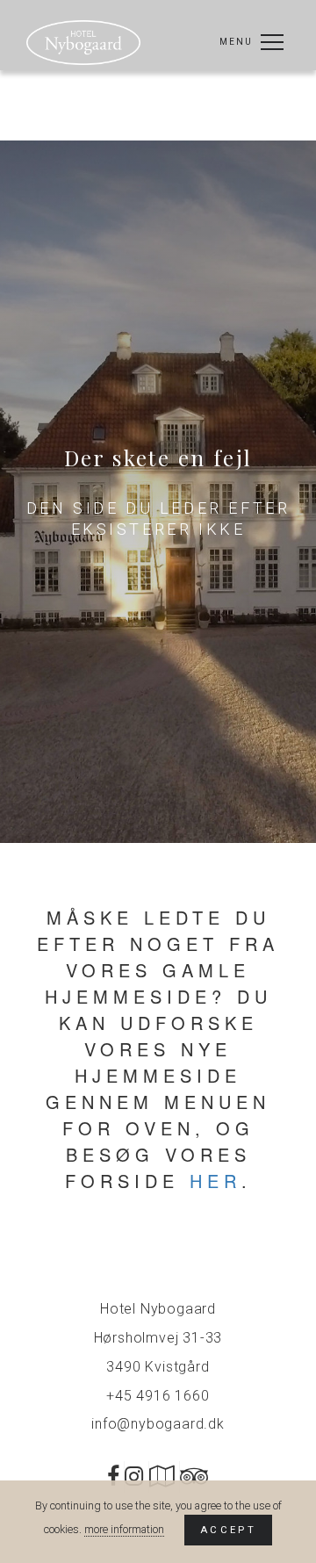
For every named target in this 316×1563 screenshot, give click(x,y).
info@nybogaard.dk (158, 1423)
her (215, 1180)
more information (124, 1529)
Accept (228, 1529)
